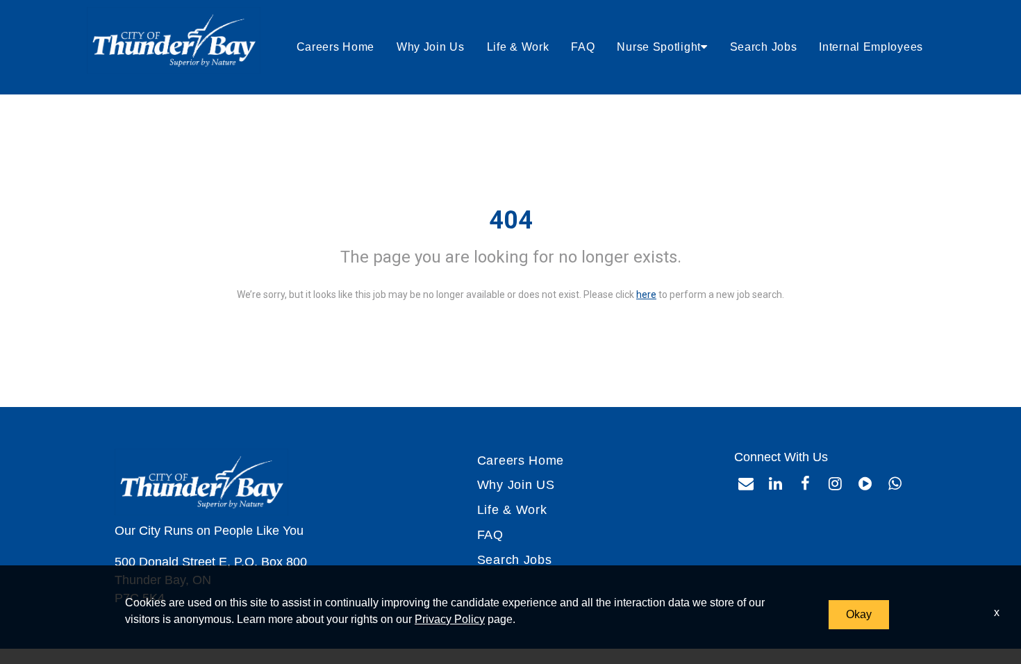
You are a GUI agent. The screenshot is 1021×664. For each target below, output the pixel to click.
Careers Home (335, 47)
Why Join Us (431, 47)
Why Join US (516, 485)
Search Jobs (763, 47)
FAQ (583, 47)
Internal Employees (871, 47)
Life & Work (518, 47)
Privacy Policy (450, 619)
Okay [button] (859, 614)
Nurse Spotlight (659, 47)
